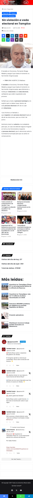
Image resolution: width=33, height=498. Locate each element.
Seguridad (10, 9)
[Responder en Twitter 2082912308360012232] (7, 453)
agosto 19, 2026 (11, 414)
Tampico (13, 13)
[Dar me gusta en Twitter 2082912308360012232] (14, 453)
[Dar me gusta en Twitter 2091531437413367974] (14, 407)
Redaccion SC (7, 28)
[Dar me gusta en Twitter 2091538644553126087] (14, 386)
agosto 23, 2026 (11, 350)
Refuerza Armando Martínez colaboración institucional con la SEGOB (23, 205)
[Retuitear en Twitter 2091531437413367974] (10, 407)
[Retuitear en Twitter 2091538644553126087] (10, 386)
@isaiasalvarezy (20, 429)
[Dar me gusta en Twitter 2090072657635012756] (14, 422)
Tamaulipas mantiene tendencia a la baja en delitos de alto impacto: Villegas (24, 229)
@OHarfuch (9, 419)
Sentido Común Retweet (18, 427)
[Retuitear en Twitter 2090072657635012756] (10, 422)
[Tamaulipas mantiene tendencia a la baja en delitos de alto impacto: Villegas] (24, 220)
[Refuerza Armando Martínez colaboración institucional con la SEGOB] (24, 196)
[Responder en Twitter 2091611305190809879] (7, 365)
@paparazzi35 (20, 348)
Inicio (4, 9)
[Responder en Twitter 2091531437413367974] (7, 407)
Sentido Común (11, 348)
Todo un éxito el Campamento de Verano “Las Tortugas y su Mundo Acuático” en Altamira (8, 206)
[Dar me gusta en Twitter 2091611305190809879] (14, 365)
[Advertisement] (16, 155)
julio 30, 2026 (10, 431)
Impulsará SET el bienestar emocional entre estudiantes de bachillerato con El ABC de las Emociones (8, 230)
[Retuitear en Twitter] (11, 427)
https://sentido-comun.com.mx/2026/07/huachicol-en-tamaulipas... (17, 449)
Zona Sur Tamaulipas (9, 16)
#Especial (9, 434)
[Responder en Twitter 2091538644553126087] (7, 386)
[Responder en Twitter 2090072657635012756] (7, 422)
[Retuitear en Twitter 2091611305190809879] (10, 365)
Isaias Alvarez (11, 429)
